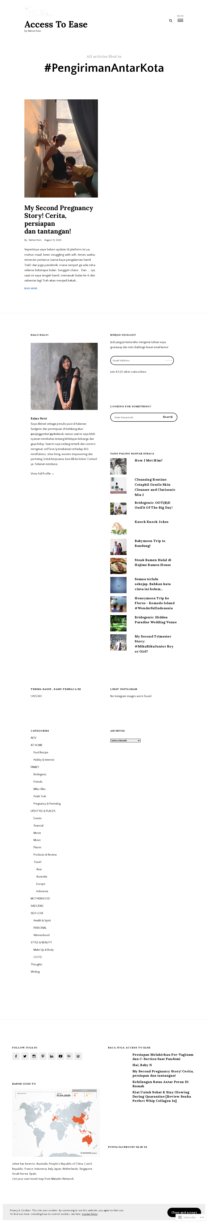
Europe (40, 884)
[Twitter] (25, 1056)
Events (38, 818)
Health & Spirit (42, 920)
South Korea (20, 1173)
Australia (41, 876)
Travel (37, 862)
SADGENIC (37, 906)
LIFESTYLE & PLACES (43, 811)
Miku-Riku (40, 789)
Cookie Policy (90, 1214)
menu (180, 16)
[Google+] (69, 1056)
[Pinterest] (43, 1056)
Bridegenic (40, 774)
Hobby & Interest (44, 759)
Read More (30, 288)
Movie (37, 833)
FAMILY (35, 767)
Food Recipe (41, 752)
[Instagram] (34, 1056)
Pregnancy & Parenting (47, 803)
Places (37, 847)
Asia (39, 869)
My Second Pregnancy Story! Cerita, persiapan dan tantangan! (58, 219)
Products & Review (45, 854)
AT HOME (36, 745)
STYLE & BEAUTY (41, 942)
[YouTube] (60, 1056)
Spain (32, 1173)
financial (38, 825)
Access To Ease (56, 24)
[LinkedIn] (51, 1056)
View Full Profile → (42, 473)
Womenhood (42, 935)
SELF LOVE (37, 913)
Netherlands (70, 1169)
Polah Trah (40, 796)
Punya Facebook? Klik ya (127, 1146)
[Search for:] (143, 417)
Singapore (85, 1169)
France (29, 1169)
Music (37, 840)
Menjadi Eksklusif (123, 335)
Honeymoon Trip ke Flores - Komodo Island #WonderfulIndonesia (154, 603)
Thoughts (36, 964)
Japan (57, 1169)
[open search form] (170, 20)
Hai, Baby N (142, 1065)
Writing (35, 971)
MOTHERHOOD (40, 898)
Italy (50, 1169)
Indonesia (42, 891)
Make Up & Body (44, 949)
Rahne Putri (35, 240)
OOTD (38, 957)
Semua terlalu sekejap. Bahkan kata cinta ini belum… (153, 584)
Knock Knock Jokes (151, 522)
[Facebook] (16, 1056)
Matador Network (62, 1179)
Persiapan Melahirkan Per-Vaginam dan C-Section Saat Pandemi (163, 1056)
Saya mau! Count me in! (169, 345)
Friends (38, 781)
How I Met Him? (148, 460)
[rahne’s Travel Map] (56, 1156)
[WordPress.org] (78, 1056)
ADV (33, 738)
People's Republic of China (66, 1163)
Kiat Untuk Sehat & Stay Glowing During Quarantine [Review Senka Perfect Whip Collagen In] (161, 1096)
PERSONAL (40, 928)
